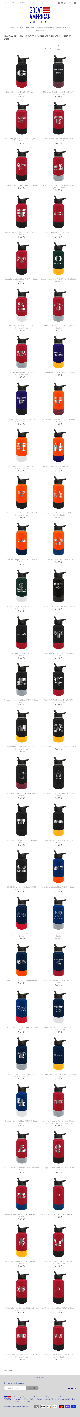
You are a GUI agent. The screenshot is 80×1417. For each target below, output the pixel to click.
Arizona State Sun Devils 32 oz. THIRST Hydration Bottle (21, 748)
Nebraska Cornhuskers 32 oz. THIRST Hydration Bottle (22, 327)
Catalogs (46, 1397)
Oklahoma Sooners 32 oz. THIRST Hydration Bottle (58, 233)
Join (12, 3)
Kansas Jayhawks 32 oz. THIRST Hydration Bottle (22, 1028)
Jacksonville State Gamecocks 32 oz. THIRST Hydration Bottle (21, 1309)
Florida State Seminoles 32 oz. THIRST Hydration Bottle (21, 888)
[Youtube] (62, 3)
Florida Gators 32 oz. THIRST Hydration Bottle (58, 560)
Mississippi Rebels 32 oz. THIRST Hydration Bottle (22, 935)
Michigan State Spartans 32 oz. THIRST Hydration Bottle (21, 607)
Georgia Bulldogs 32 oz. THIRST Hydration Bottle (22, 93)
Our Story (17, 1397)
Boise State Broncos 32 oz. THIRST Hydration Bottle (58, 888)
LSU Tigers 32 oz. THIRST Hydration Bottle (58, 373)
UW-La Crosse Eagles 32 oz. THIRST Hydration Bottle (21, 1169)
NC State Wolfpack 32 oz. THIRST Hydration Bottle (58, 654)
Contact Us (27, 1397)
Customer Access (58, 1397)
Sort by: (57, 45)
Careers (37, 1397)
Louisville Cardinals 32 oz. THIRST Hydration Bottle (21, 280)
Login (6, 3)
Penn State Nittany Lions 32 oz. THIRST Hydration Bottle (58, 1028)
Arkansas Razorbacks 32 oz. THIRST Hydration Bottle (21, 233)
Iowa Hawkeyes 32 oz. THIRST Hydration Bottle (58, 841)
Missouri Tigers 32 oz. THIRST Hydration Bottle (58, 747)
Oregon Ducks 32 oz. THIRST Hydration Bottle (58, 279)
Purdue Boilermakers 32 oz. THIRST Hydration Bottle (21, 701)
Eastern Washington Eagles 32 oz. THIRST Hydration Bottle (58, 1262)
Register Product (43, 1399)
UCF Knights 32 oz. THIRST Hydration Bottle (58, 606)
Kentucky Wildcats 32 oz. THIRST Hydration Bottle (21, 1122)
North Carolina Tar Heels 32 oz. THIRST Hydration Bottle (21, 1075)
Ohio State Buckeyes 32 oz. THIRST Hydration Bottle (58, 327)
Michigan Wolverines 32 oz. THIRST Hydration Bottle (58, 1075)
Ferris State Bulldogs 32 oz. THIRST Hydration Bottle (21, 1262)
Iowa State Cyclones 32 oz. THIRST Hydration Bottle (22, 140)
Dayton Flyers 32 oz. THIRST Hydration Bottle (58, 1214)
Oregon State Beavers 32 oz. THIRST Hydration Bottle (58, 514)
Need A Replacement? (61, 1399)
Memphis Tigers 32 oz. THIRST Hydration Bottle (58, 935)
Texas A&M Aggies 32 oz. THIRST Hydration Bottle (21, 794)
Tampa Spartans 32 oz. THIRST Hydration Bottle (58, 1169)
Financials (17, 1399)
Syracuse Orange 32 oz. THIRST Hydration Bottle (21, 561)
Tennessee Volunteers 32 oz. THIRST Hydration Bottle (21, 467)
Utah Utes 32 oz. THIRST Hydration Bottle (21, 185)
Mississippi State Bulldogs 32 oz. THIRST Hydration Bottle (58, 93)
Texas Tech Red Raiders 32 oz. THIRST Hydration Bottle (58, 701)
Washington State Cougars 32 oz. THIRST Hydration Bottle (58, 186)
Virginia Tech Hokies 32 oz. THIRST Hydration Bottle (58, 420)
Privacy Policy (29, 1399)
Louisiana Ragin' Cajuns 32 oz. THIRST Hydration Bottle (58, 1356)
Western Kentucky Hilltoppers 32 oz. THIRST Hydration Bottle (21, 1356)
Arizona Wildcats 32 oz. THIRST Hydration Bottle (58, 982)
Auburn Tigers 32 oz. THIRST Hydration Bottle (21, 981)
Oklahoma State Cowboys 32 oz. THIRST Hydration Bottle (21, 514)
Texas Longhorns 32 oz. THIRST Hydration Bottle (21, 841)
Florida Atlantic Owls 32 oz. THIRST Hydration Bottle (21, 1216)
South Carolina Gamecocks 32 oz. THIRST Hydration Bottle (58, 140)
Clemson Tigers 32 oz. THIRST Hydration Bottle (58, 467)
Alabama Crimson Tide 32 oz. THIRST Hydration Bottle (22, 374)
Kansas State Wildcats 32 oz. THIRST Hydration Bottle (21, 420)
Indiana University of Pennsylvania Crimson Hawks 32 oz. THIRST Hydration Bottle (58, 1122)
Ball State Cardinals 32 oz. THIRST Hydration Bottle (58, 1309)
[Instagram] (65, 3)
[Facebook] (59, 3)
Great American (23, 1406)
